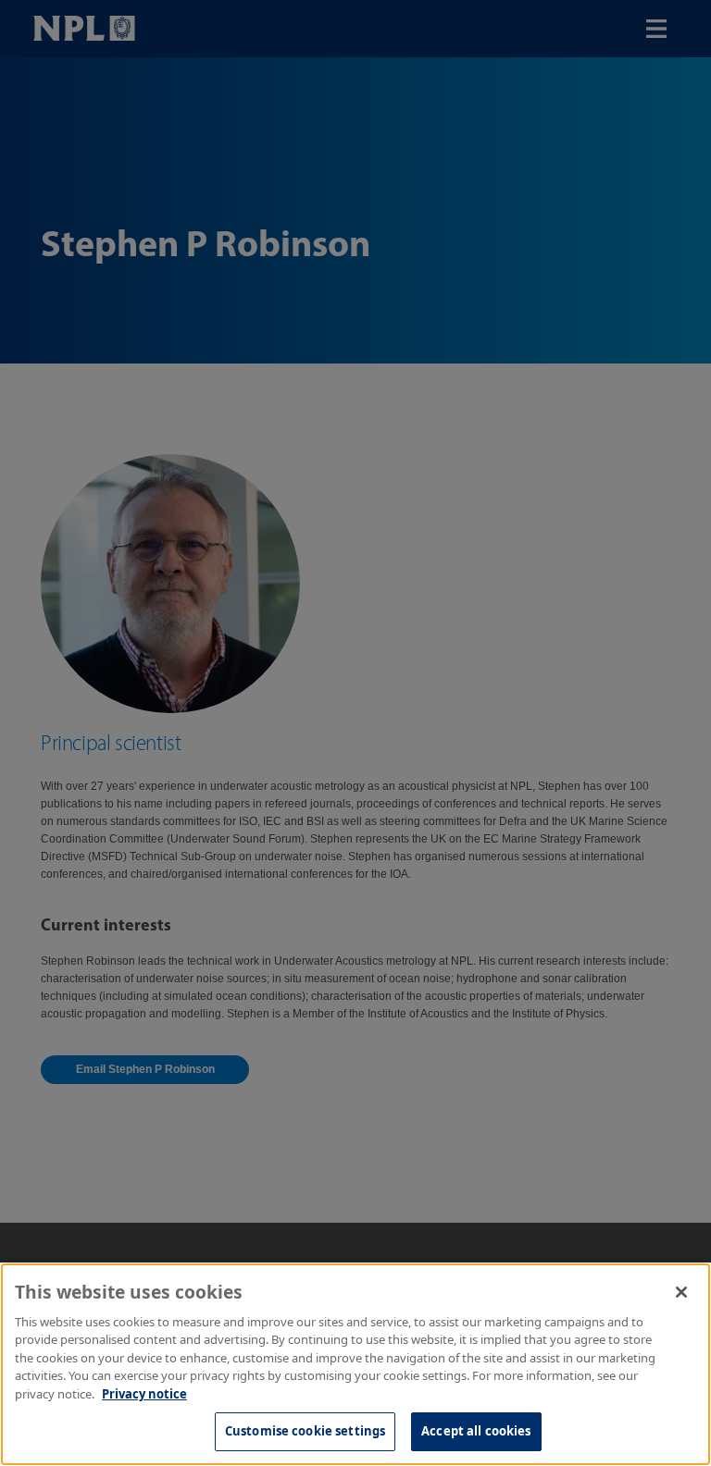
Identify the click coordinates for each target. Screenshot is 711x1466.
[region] (355, 1364)
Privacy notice (144, 1394)
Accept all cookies (475, 1431)
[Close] (681, 1292)
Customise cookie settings (305, 1431)
